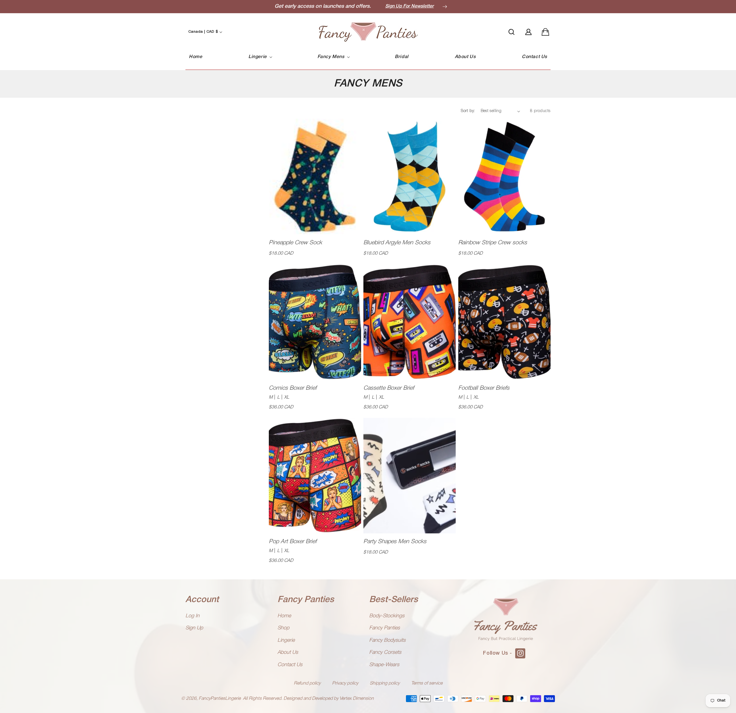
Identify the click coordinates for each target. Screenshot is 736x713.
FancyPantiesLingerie (220, 699)
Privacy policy (345, 683)
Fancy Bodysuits (387, 640)
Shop (283, 628)
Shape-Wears (384, 664)
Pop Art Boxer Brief (293, 541)
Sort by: (468, 111)
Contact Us (289, 664)
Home (284, 616)
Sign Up (194, 628)
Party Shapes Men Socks (394, 541)
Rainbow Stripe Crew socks (492, 242)
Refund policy (307, 683)
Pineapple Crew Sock (295, 242)
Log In (192, 616)
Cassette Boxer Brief (388, 388)
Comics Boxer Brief (293, 388)
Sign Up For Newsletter (409, 6)
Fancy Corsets (385, 652)
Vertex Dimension (357, 699)
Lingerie (286, 640)
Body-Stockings (387, 616)
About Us (287, 652)
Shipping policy (385, 683)
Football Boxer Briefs (483, 388)
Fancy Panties (384, 628)
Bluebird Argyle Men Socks (396, 242)
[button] (260, 57)
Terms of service (426, 683)
